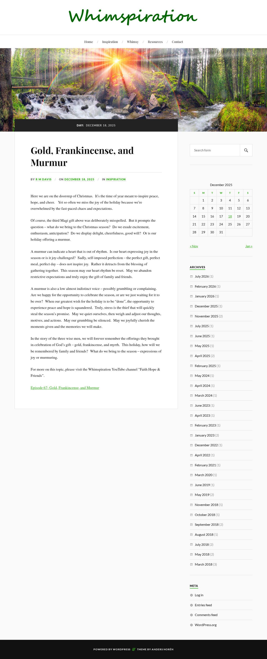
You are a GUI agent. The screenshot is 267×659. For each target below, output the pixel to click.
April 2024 (202, 385)
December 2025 (206, 306)
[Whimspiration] (133, 22)
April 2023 (202, 415)
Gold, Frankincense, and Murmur (82, 156)
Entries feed (203, 605)
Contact (177, 41)
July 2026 (202, 276)
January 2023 (204, 435)
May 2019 (202, 495)
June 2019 (202, 485)
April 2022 (202, 455)
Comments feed (206, 615)
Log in (199, 595)
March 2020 (203, 475)
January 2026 (204, 296)
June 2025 (202, 336)
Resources (155, 41)
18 (230, 216)
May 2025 (202, 346)
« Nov (194, 246)
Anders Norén (163, 649)
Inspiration (110, 41)
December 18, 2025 (79, 179)
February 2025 (205, 366)
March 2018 (203, 564)
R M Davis (44, 179)
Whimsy (133, 41)
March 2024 (203, 395)
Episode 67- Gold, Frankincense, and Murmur (65, 387)
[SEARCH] (246, 150)
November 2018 (206, 505)
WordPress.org (206, 625)
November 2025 (206, 316)
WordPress (121, 649)
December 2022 (206, 445)
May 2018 (202, 554)
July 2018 (202, 544)
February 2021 (205, 465)
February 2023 (205, 425)
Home (88, 41)
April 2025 (202, 356)
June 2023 (202, 405)
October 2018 (205, 515)
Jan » (248, 246)
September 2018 (207, 524)
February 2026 (205, 286)
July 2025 (202, 326)
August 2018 (204, 534)
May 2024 (202, 375)
